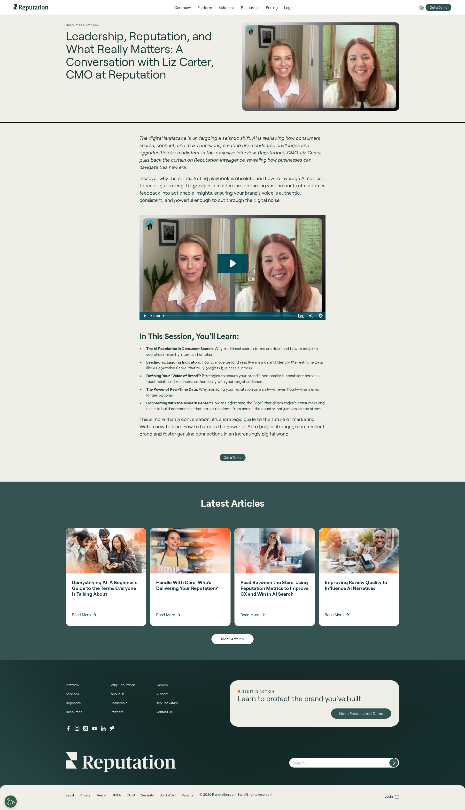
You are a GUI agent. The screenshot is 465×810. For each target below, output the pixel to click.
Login (389, 796)
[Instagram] (77, 728)
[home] (31, 7)
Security (147, 795)
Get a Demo (438, 7)
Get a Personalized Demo (361, 713)
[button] (182, 7)
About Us (117, 694)
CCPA (131, 795)
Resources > (75, 25)
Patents (188, 795)
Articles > (92, 25)
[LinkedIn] (103, 728)
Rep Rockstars (167, 703)
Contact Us (164, 712)
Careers (162, 685)
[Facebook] (68, 728)
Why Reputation (123, 685)
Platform (72, 685)
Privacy (85, 795)
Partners (117, 712)
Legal (70, 795)
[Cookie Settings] (11, 801)
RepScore (73, 703)
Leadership (119, 703)
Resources (74, 712)
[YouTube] (94, 728)
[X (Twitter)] (85, 728)
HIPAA (116, 795)
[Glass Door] (111, 728)
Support (162, 694)
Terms (101, 795)
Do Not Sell (168, 795)
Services (72, 694)
